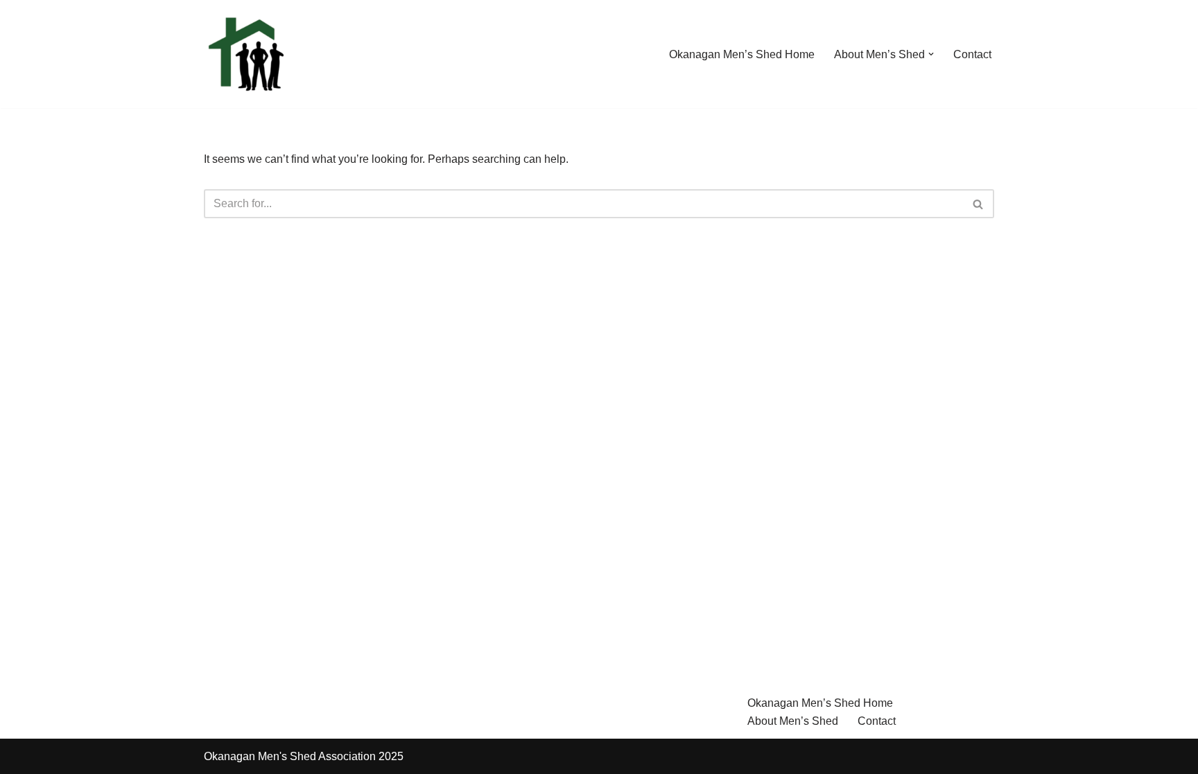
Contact (972, 54)
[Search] (978, 203)
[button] (931, 54)
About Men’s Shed (792, 721)
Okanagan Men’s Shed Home (742, 54)
